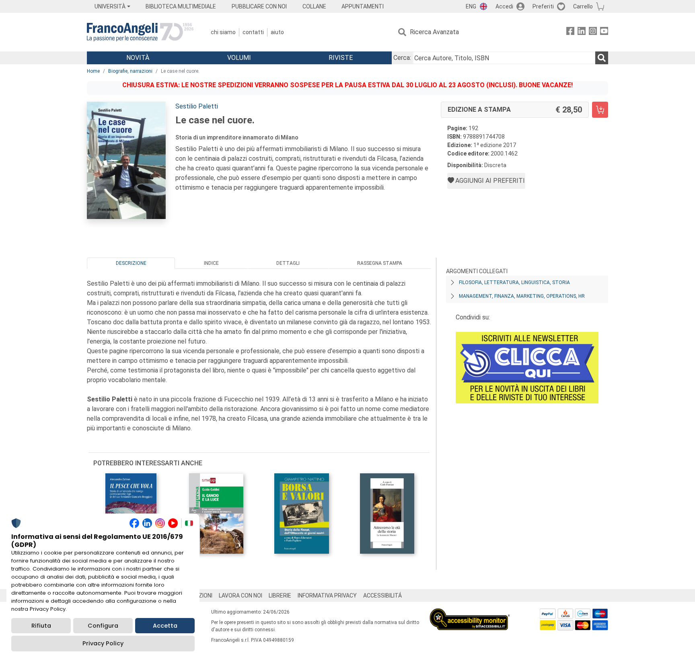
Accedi (504, 6)
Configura (103, 626)
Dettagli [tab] (288, 263)
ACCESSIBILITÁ (382, 595)
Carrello (583, 6)
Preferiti (543, 6)
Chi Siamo (223, 32)
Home (93, 71)
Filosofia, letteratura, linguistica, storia (514, 282)
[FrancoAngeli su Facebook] (570, 32)
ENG (471, 6)
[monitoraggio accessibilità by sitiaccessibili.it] (470, 613)
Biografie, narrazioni (130, 71)
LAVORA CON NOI (240, 595)
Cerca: (402, 57)
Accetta (165, 626)
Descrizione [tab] (131, 263)
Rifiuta (41, 626)
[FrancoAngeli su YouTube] (604, 32)
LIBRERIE (280, 595)
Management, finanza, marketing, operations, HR (522, 296)
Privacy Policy (102, 643)
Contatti (253, 32)
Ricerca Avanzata (434, 32)
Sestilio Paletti (196, 106)
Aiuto (277, 32)
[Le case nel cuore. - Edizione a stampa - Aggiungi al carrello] (600, 110)
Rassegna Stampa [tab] (379, 263)
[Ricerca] (601, 57)
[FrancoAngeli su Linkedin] (582, 32)
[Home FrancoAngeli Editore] (140, 32)
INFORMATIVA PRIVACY (327, 595)
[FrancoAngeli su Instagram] (593, 32)
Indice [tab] (211, 263)
